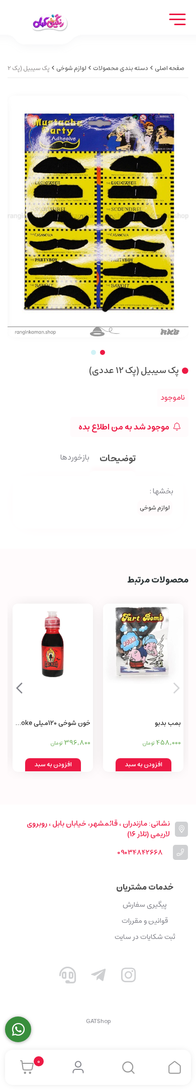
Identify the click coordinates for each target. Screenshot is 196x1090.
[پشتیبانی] (67, 977)
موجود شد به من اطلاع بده (124, 427)
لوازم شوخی (71, 68)
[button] (19, 688)
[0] (24, 1067)
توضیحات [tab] (118, 459)
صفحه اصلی (169, 68)
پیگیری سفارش (145, 905)
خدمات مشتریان (144, 887)
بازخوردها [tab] (74, 458)
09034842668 (140, 852)
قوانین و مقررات (145, 921)
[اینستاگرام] (128, 977)
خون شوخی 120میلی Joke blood (54, 723)
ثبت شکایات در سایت (145, 937)
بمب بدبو (168, 723)
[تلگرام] (98, 977)
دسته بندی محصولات (120, 68)
